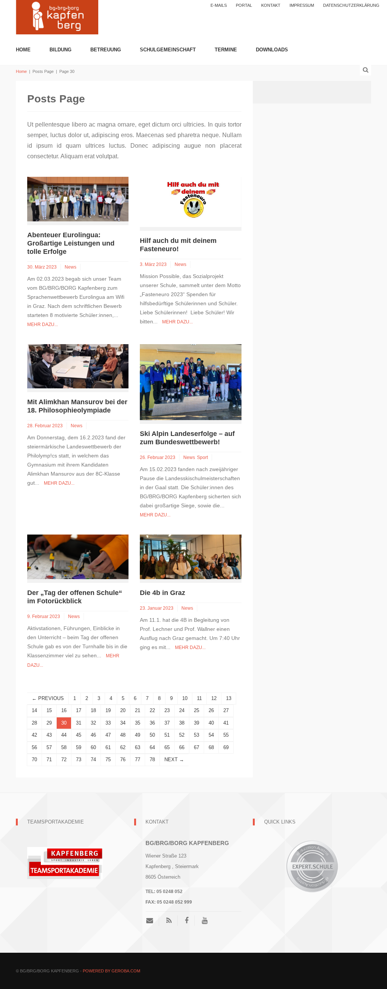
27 (226, 710)
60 (93, 747)
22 (152, 710)
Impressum (301, 5)
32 (93, 723)
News (70, 267)
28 (34, 723)
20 (122, 710)
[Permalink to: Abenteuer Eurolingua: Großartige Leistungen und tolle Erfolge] (77, 198)
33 (108, 723)
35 (137, 723)
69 (226, 747)
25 (196, 710)
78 (152, 759)
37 (167, 723)
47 (108, 735)
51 (167, 735)
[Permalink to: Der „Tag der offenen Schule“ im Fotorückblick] (77, 556)
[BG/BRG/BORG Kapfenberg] (57, 16)
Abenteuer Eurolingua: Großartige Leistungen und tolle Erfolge (71, 243)
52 (181, 735)
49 (137, 735)
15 (49, 710)
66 (181, 747)
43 (49, 735)
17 (78, 710)
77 (137, 759)
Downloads (272, 50)
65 (167, 747)
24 (181, 710)
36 (152, 723)
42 (34, 735)
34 (122, 723)
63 (137, 747)
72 (64, 759)
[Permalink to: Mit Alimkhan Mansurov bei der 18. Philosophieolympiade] (77, 366)
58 (64, 747)
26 (211, 710)
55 (226, 735)
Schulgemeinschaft (168, 50)
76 (122, 759)
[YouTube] (204, 920)
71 (49, 759)
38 (181, 723)
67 (196, 747)
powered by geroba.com (111, 971)
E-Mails (219, 5)
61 (108, 747)
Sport (202, 457)
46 (93, 735)
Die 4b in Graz (162, 592)
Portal (244, 5)
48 (122, 735)
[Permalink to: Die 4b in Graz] (190, 556)
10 (184, 698)
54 (211, 735)
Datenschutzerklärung (351, 5)
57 (49, 747)
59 (78, 747)
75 (108, 759)
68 (211, 747)
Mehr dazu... (42, 324)
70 (34, 759)
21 (137, 710)
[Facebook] (186, 920)
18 (93, 710)
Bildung (60, 50)
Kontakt (270, 5)
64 (152, 747)
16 (64, 710)
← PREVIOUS (48, 698)
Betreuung (105, 50)
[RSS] (169, 920)
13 (228, 698)
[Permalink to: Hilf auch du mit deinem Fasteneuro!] (190, 201)
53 (196, 735)
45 (78, 735)
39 (196, 723)
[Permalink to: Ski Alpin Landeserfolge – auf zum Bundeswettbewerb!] (190, 382)
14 (34, 710)
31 (78, 723)
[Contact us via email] (152, 920)
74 (93, 759)
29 (49, 723)
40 (211, 723)
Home (23, 50)
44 (64, 735)
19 (108, 710)
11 (199, 698)
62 (122, 747)
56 (34, 747)
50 (152, 735)
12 (214, 698)
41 (226, 723)
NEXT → (174, 759)
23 (167, 710)
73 (78, 759)
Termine (226, 50)
